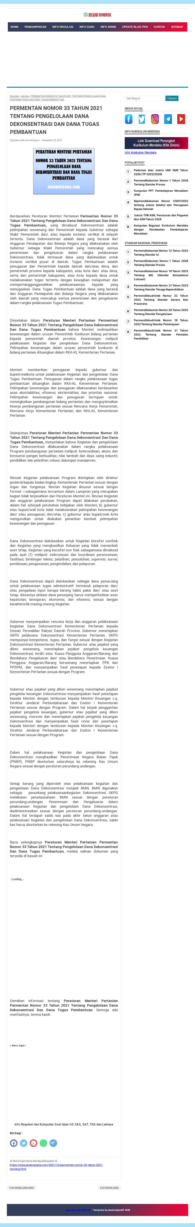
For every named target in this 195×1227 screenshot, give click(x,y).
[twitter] (23, 1143)
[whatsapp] (43, 1143)
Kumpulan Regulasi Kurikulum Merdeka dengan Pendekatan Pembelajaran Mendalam (161, 229)
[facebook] (14, 1143)
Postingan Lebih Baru (21, 1187)
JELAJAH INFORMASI (78, 1210)
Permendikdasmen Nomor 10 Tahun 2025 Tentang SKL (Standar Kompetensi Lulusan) (161, 275)
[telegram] (53, 1143)
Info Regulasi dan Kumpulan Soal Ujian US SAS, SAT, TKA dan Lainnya (63, 1124)
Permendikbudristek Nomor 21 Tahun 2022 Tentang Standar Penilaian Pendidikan (161, 334)
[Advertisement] (97, 58)
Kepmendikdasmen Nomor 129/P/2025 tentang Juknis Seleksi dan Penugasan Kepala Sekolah (161, 205)
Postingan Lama (109, 1187)
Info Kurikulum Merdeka (140, 152)
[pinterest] (33, 1143)
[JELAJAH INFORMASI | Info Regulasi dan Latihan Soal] (97, 14)
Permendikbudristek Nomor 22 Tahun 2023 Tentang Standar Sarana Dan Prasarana (161, 299)
